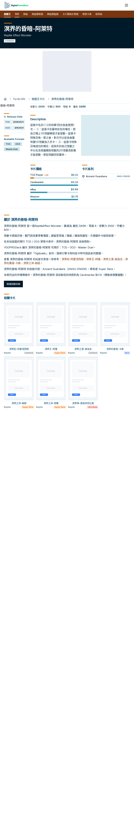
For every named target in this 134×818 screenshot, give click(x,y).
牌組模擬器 (53, 14)
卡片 (17, 14)
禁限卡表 (87, 14)
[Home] (5, 99)
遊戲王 (7, 14)
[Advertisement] (67, 71)
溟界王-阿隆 (93, 259)
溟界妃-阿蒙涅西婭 (73, 259)
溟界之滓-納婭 (31, 263)
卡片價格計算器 (70, 14)
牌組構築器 (37, 14)
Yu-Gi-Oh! (19, 99)
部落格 (98, 14)
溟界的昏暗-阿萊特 (62, 99)
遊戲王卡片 (38, 99)
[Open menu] (126, 5)
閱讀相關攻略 (13, 284)
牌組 (25, 14)
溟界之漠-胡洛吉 (113, 259)
